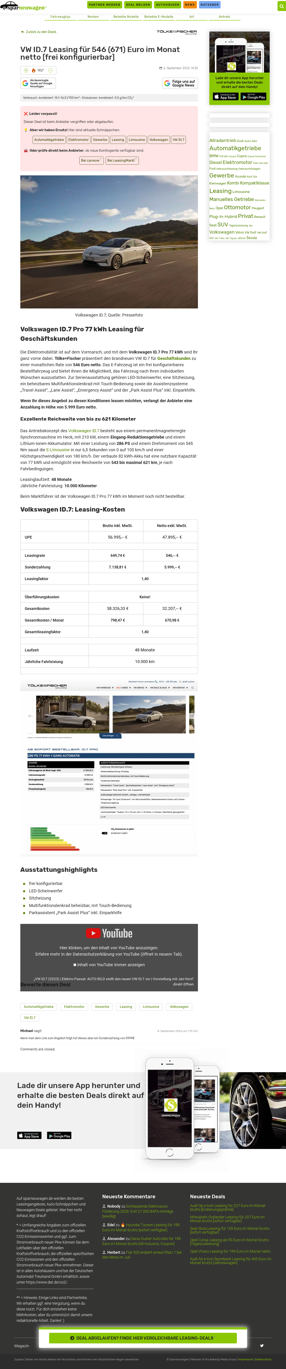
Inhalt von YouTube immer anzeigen (111, 964)
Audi (240, 141)
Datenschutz (263, 1359)
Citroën (223, 156)
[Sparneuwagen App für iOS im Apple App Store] (226, 96)
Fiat (255, 163)
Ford (212, 169)
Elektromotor (78, 140)
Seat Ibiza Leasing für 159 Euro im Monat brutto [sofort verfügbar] (229, 1230)
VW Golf (250, 232)
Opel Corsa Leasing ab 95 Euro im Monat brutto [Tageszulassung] (229, 1242)
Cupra (242, 156)
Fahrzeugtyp (60, 17)
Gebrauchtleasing (227, 168)
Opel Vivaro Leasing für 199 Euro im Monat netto (230, 1251)
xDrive (242, 238)
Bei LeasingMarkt (122, 160)
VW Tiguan (231, 238)
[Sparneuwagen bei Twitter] (262, 1345)
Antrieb (224, 17)
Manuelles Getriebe (231, 199)
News (190, 4)
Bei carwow (91, 160)
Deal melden (138, 4)
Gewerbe (100, 140)
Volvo (239, 232)
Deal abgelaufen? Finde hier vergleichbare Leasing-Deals (145, 1338)
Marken (93, 17)
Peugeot (258, 208)
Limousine (137, 140)
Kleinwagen (217, 183)
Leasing (118, 140)
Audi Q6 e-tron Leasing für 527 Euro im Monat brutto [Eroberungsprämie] (227, 1207)
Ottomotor (237, 207)
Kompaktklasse (254, 183)
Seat (213, 225)
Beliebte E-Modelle (158, 17)
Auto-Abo (251, 141)
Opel (219, 208)
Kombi (233, 183)
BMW (213, 155)
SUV (222, 224)
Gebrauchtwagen (249, 168)
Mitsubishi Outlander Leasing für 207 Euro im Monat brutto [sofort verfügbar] (227, 1219)
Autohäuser (168, 4)
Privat (245, 216)
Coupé (232, 156)
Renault (259, 217)
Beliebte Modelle (126, 17)
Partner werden (104, 4)
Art (191, 17)
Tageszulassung (238, 225)
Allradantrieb (222, 140)
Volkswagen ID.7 (83, 430)
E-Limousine (58, 449)
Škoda (251, 238)
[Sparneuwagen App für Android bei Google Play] (253, 96)
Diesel (215, 162)
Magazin (21, 1346)
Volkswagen (158, 140)
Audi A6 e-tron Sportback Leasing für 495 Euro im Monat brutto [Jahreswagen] (230, 1261)
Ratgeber (210, 4)
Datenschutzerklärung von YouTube (127, 954)
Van (251, 225)
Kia (255, 176)
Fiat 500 (263, 163)
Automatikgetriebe (49, 140)
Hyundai (240, 176)
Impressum (245, 1359)
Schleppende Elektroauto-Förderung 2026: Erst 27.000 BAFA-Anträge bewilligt (137, 1211)
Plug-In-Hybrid (223, 216)
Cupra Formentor (256, 156)
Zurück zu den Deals (40, 32)
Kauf (250, 176)
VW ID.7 (178, 140)
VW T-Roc (219, 238)
